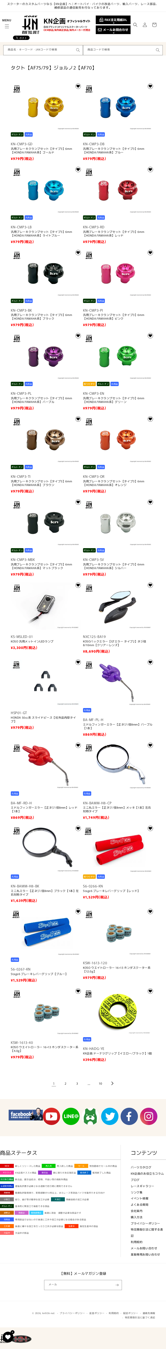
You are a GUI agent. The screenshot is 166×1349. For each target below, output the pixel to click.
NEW (7, 1165)
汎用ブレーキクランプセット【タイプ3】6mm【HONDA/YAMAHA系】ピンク (113, 316)
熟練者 (7, 1192)
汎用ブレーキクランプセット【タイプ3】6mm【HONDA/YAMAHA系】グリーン (113, 400)
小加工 (7, 1199)
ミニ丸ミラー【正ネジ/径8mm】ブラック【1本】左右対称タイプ (45, 892)
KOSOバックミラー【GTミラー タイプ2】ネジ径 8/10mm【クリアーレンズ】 (114, 643)
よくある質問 (139, 1204)
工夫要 (7, 1226)
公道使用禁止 (7, 1186)
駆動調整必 (36, 1212)
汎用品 (7, 1219)
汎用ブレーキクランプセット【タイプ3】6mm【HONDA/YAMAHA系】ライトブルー (41, 233)
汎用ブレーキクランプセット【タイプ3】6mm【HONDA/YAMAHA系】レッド (113, 233)
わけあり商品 (7, 1179)
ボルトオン (7, 1206)
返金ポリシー (96, 1313)
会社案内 (136, 1211)
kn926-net (48, 1313)
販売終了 (84, 1172)
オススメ (7, 1172)
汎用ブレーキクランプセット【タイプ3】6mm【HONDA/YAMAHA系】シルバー (113, 566)
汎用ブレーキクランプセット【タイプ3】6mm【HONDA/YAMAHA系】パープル (41, 400)
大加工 (58, 1199)
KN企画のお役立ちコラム (147, 1173)
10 (100, 1083)
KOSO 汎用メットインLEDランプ (32, 641)
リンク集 (136, 1192)
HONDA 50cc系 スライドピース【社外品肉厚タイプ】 (43, 719)
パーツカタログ (141, 1167)
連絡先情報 (149, 1313)
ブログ (135, 1180)
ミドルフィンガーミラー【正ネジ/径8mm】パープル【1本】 (118, 726)
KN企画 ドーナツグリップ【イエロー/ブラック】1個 (117, 1053)
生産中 (72, 1226)
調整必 (7, 1212)
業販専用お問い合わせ (145, 1254)
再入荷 (49, 1165)
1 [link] (54, 1083)
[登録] (117, 1285)
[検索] (78, 50)
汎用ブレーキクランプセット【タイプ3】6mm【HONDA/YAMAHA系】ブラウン (41, 483)
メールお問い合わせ (144, 1248)
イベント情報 (139, 1198)
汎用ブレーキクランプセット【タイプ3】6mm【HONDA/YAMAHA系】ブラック (41, 316)
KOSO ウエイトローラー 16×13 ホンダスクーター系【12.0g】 (116, 969)
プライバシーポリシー (145, 1223)
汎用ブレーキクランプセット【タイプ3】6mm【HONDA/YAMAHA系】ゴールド (41, 150)
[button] (7, 26)
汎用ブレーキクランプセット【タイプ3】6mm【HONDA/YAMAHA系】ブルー (113, 150)
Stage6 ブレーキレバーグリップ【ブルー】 (39, 974)
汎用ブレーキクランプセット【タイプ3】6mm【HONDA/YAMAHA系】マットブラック (41, 566)
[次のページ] (112, 1083)
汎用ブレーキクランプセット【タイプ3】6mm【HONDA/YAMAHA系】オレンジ (113, 483)
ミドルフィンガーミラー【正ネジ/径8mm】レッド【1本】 (44, 809)
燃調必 (22, 1212)
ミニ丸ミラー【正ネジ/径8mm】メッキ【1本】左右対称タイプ (117, 809)
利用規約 (136, 1242)
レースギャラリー (142, 1186)
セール (81, 1165)
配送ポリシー (130, 1313)
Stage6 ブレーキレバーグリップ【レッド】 (111, 891)
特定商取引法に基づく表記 (140, 1317)
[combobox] (43, 50)
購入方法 (136, 1217)
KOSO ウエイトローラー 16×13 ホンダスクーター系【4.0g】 (44, 1049)
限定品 (45, 1172)
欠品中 (7, 1232)
